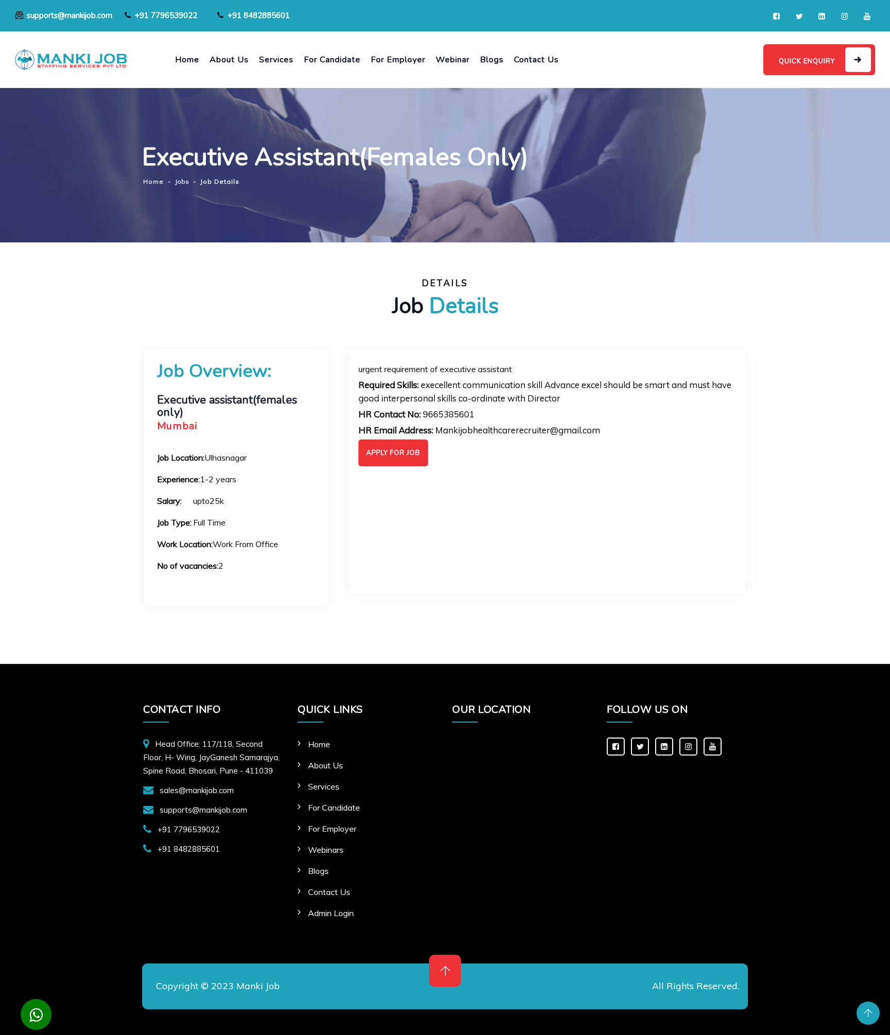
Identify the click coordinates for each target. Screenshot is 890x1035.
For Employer (398, 59)
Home (187, 59)
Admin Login (331, 913)
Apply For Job (393, 453)
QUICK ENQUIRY (807, 61)
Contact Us (536, 59)
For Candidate (332, 59)
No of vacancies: (187, 565)
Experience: (178, 479)
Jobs (182, 181)
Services (276, 59)
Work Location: (185, 544)
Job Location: (180, 457)
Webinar (453, 59)
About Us (229, 59)
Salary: (169, 501)
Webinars (326, 850)
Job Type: (174, 522)
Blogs (492, 59)
